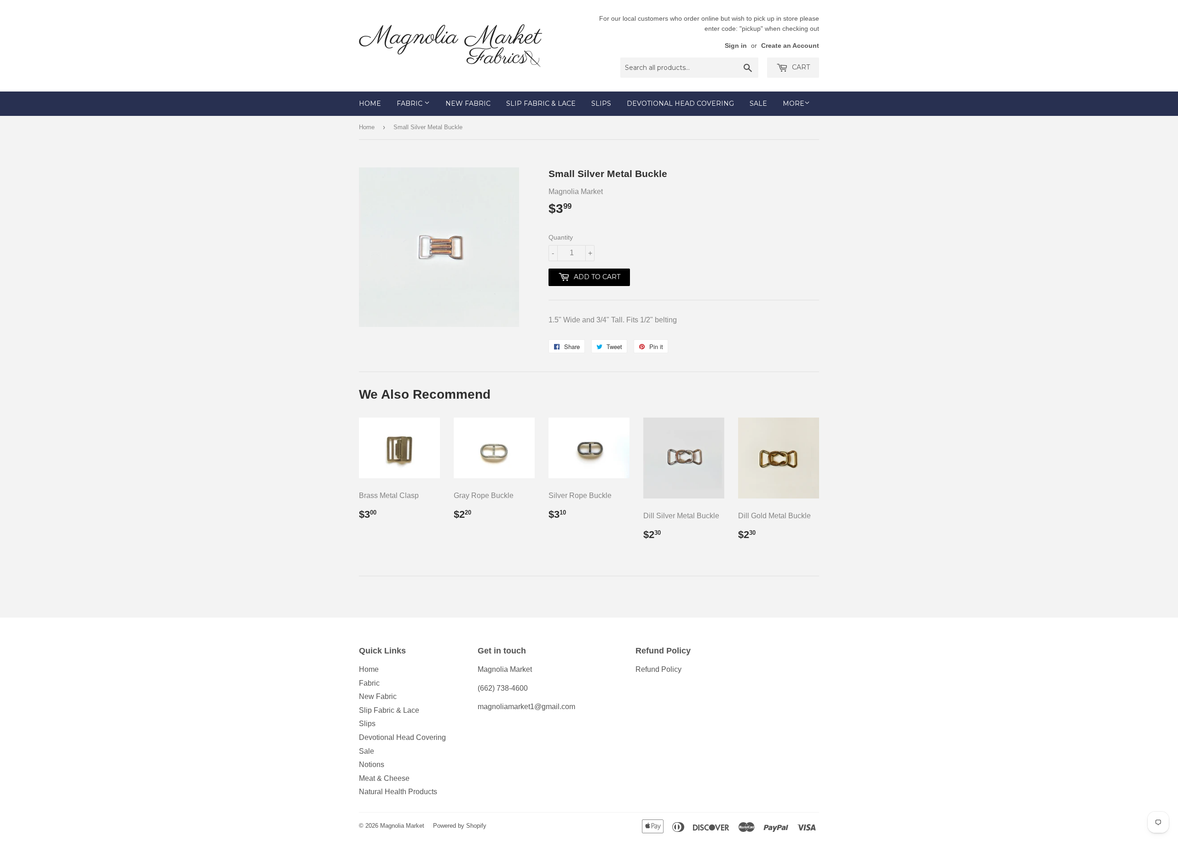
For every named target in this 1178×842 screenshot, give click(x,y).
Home (370, 103)
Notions (371, 764)
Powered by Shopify (459, 825)
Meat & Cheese (384, 778)
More (793, 103)
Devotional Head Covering (680, 103)
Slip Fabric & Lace (541, 103)
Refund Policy (658, 669)
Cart (800, 67)
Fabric (410, 103)
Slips (601, 103)
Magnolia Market (402, 825)
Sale (758, 103)
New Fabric (468, 103)
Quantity (561, 237)
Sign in (736, 45)
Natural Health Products (398, 792)
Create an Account (790, 45)
